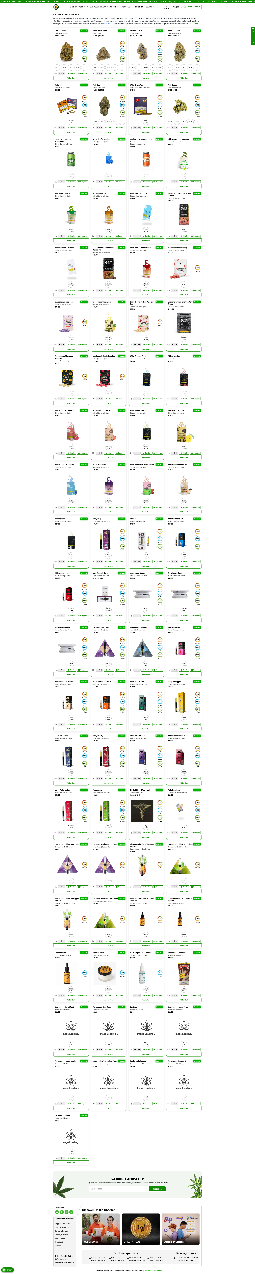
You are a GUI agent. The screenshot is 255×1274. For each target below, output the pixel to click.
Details (72, 73)
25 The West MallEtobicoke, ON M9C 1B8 (137, 1259)
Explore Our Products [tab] (63, 1227)
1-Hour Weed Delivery (96, 7)
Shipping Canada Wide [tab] (63, 1224)
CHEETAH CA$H (109, 24)
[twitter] (62, 1212)
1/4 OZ (71, 67)
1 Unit (183, 284)
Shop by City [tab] (60, 1242)
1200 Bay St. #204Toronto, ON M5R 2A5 (157, 1259)
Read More (194, 24)
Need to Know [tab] (60, 1238)
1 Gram (57, 67)
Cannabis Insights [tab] (62, 1231)
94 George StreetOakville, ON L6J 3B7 (118, 1259)
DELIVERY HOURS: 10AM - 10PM (88, 2)
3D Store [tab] (58, 1246)
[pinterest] (67, 1212)
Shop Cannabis (76, 7)
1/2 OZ (77, 67)
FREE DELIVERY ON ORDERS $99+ (116, 2)
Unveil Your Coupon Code (27, 2)
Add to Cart (71, 78)
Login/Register (194, 7)
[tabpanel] (141, 1236)
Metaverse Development (153, 1271)
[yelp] (71, 1212)
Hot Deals (139, 7)
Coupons (149, 7)
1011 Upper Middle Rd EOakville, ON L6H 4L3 (99, 1259)
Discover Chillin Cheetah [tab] (64, 1218)
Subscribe (157, 1189)
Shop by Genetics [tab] (61, 1235)
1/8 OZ (64, 67)
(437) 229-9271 (62, 1259)
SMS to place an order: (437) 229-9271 (57, 2)
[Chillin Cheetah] (56, 7)
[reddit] (57, 1212)
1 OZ (84, 67)
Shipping (114, 7)
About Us (126, 7)
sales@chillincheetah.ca (65, 1262)
